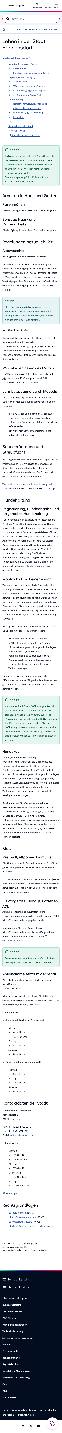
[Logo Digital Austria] (31, 1287)
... (11, 29)
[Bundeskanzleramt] (31, 1279)
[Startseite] (4, 29)
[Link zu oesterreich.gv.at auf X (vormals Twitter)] (23, 1426)
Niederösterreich (49, 29)
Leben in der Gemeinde (26, 29)
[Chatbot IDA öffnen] (52, 1423)
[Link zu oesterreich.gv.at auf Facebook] (31, 1426)
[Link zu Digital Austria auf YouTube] (39, 1426)
